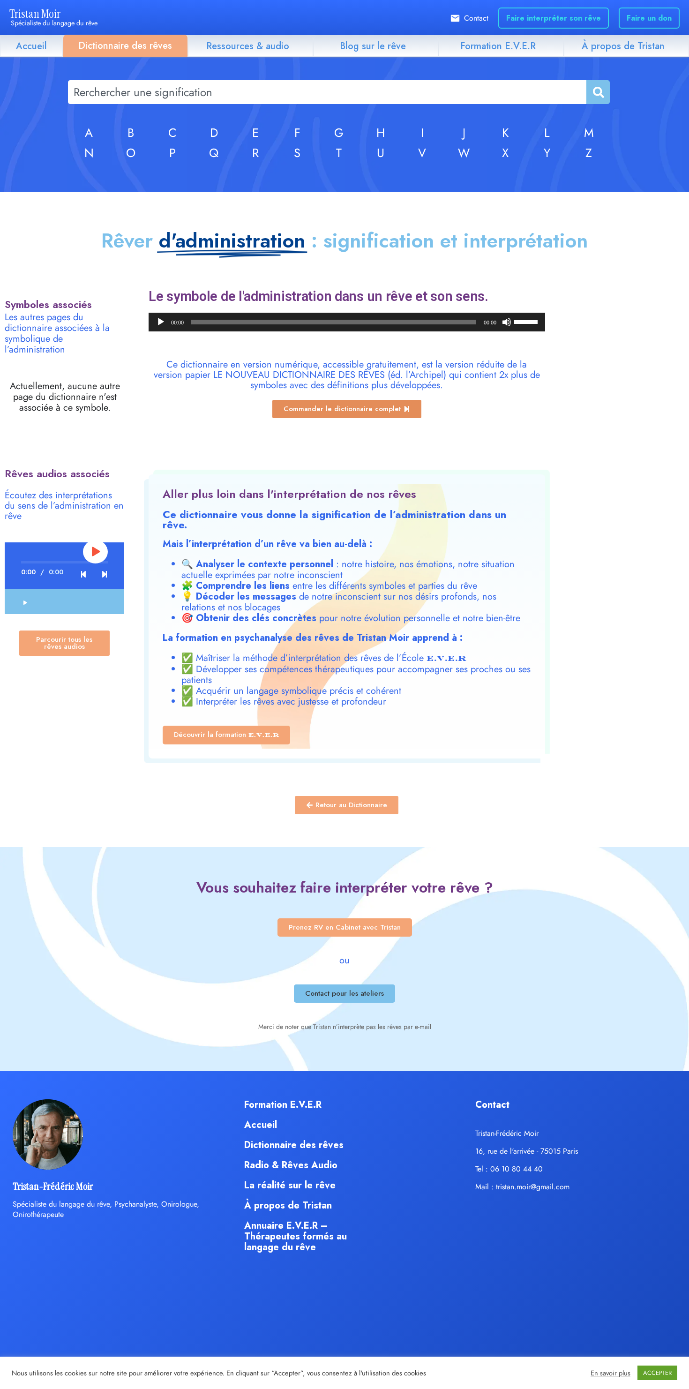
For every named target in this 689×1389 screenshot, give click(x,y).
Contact (476, 18)
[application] (347, 322)
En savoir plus (610, 1373)
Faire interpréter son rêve (553, 18)
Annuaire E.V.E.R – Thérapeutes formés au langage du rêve (295, 1236)
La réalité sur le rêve (290, 1185)
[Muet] (506, 322)
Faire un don (649, 18)
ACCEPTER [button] (657, 1372)
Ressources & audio (247, 46)
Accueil (31, 46)
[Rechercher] (597, 92)
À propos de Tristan (623, 46)
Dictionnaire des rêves (125, 46)
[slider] (527, 321)
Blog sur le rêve (373, 46)
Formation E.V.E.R (498, 46)
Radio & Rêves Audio (290, 1165)
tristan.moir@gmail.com (532, 1186)
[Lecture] (160, 322)
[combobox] (327, 92)
